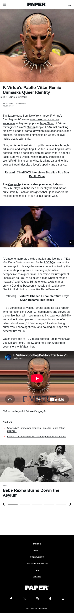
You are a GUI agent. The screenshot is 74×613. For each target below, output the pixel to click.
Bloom (31, 127)
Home (2, 97)
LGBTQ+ (49, 262)
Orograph (14, 184)
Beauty (37, 551)
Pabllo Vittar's (51, 152)
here (32, 346)
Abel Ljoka (47, 192)
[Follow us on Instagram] (37, 599)
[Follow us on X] (24, 599)
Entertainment (37, 557)
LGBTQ (12, 97)
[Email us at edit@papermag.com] (63, 599)
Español (37, 577)
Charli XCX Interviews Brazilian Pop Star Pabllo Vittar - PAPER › (36, 430)
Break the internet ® (37, 564)
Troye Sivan (47, 123)
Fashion (37, 544)
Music (5, 485)
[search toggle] (69, 4)
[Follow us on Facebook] (11, 599)
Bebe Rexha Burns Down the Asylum (31, 492)
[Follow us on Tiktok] (50, 599)
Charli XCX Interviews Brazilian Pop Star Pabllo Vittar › (36, 436)
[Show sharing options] (71, 242)
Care (37, 570)
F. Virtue (55, 115)
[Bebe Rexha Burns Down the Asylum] (37, 463)
